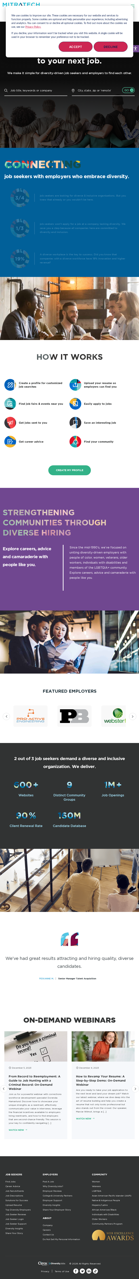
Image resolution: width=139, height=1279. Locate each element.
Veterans (96, 1186)
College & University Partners (57, 1196)
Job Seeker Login (14, 1219)
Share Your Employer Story (57, 1210)
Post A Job (48, 1182)
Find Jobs (10, 1182)
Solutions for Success (16, 1200)
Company (48, 1225)
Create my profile (69, 470)
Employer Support (52, 1200)
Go (127, 90)
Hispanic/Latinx (100, 1205)
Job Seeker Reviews (15, 1214)
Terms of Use (62, 1271)
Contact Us (48, 1235)
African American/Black (104, 1210)
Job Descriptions (14, 1196)
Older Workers (99, 1219)
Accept (75, 47)
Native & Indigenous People (106, 1200)
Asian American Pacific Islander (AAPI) (111, 1196)
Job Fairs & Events (14, 1191)
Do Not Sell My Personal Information (61, 1239)
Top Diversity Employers (18, 1210)
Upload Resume (13, 1205)
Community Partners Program (107, 1224)
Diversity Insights (14, 1228)
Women (96, 1182)
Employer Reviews (52, 1191)
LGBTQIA (96, 1191)
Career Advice (12, 1186)
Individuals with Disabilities (105, 1214)
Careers (47, 1230)
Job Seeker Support (15, 1224)
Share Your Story (14, 1233)
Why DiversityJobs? (53, 1186)
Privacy (45, 1271)
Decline (111, 47)
